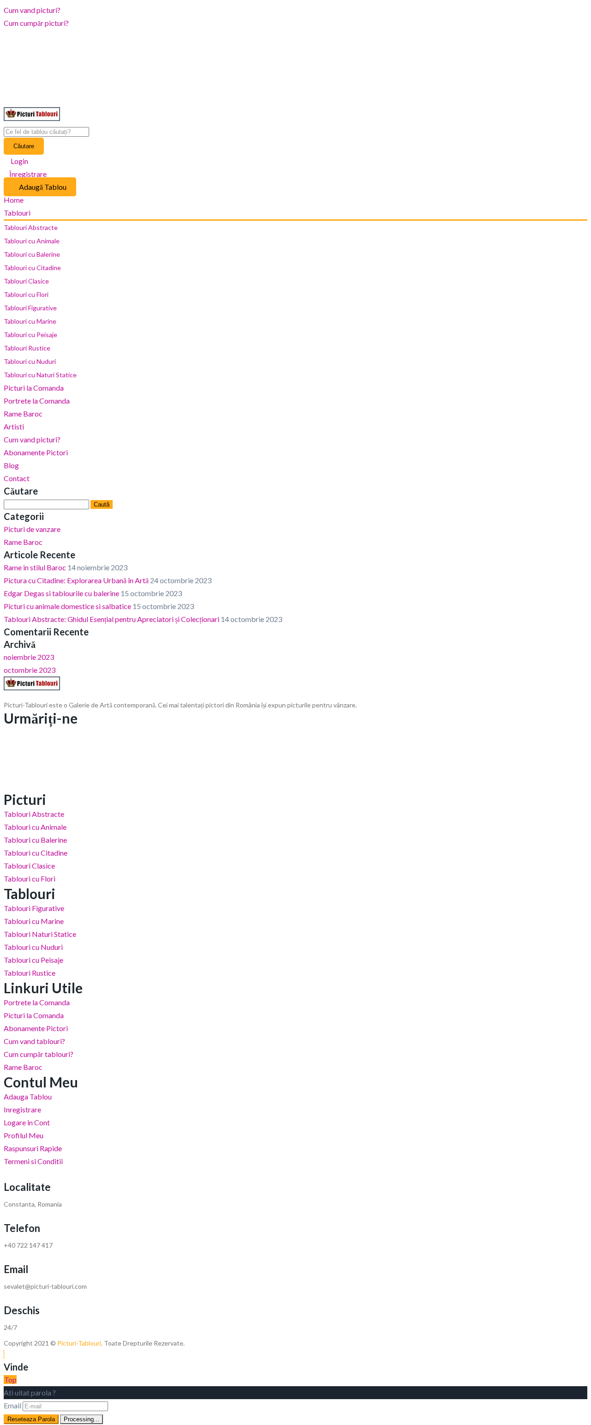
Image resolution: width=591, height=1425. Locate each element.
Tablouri (18, 212)
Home (14, 199)
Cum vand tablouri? (34, 1041)
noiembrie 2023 (29, 656)
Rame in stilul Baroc (35, 567)
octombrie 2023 (29, 669)
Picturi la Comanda (34, 387)
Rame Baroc (23, 413)
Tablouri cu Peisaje (30, 334)
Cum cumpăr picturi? (36, 22)
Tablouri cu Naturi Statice (40, 375)
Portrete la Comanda (37, 400)
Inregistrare (22, 1109)
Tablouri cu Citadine (32, 268)
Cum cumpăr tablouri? (38, 1054)
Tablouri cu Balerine (32, 254)
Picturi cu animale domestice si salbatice (67, 606)
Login (18, 161)
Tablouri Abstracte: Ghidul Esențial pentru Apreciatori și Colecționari (111, 619)
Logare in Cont (27, 1122)
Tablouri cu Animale (32, 241)
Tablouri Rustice (27, 348)
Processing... (81, 1419)
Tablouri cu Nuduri (30, 361)
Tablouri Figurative (30, 308)
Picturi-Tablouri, (80, 1343)
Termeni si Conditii (33, 1161)
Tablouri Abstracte (31, 227)
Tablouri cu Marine (30, 321)
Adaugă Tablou (42, 186)
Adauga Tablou (28, 1096)
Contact (17, 478)
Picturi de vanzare (32, 529)
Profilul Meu (23, 1135)
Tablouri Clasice (26, 281)
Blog (11, 465)
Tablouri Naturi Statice (40, 934)
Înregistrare (28, 173)
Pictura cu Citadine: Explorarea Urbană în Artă (76, 580)
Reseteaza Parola (31, 1419)
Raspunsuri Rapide (33, 1148)
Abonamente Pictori (36, 452)
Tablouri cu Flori (26, 294)
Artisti (14, 426)
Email (12, 1405)
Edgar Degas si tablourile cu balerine (61, 593)
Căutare (23, 146)
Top (10, 1379)
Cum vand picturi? (32, 10)
